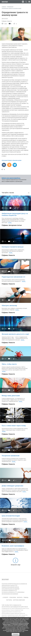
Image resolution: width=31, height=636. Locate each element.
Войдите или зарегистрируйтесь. (11, 178)
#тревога (10, 160)
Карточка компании (19, 600)
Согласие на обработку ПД (9, 590)
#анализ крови (17, 160)
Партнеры (9, 600)
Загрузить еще (15, 565)
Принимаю (15, 634)
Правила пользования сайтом (10, 587)
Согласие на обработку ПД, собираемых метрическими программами (13, 592)
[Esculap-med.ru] (5, 579)
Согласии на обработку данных (20, 624)
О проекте (5, 597)
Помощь (26, 597)
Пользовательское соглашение (10, 588)
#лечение (4, 160)
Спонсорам (12, 597)
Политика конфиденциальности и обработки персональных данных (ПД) (14, 584)
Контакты (19, 597)
